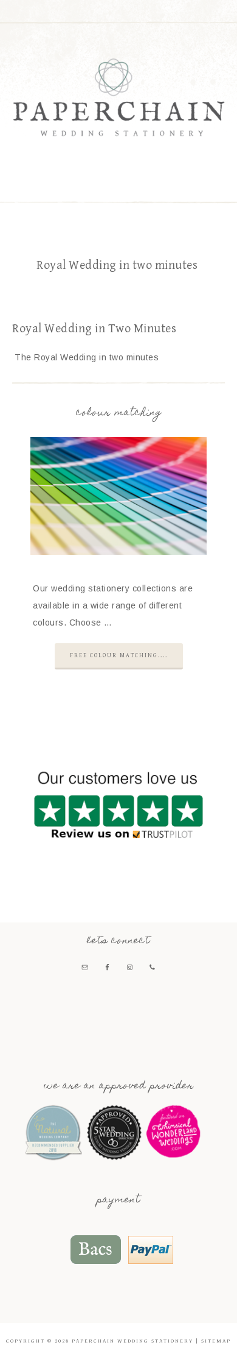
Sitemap (216, 1341)
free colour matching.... (119, 655)
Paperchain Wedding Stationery (118, 97)
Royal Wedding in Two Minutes (94, 329)
